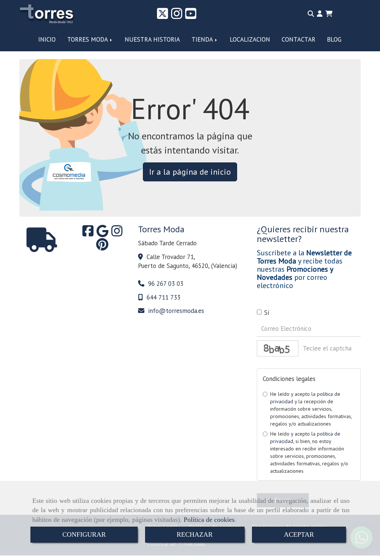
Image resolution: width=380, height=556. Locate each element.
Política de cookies (209, 519)
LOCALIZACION (250, 39)
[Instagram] (176, 16)
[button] (319, 14)
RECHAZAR (195, 534)
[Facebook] (88, 233)
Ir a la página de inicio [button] (190, 172)
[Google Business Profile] (102, 233)
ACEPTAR (299, 534)
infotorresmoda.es (176, 311)
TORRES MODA (88, 39)
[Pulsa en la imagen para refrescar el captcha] (277, 348)
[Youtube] (190, 16)
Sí (266, 312)
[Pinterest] (102, 247)
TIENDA (202, 39)
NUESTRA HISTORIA (152, 39)
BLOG (334, 39)
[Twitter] (162, 16)
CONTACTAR (298, 39)
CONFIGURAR (84, 534)
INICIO (47, 39)
